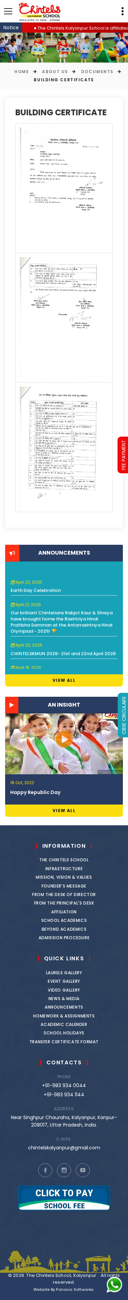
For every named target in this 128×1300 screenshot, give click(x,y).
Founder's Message (64, 886)
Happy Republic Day (35, 792)
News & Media (64, 998)
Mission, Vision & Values (64, 877)
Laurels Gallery (64, 973)
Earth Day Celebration (36, 583)
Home (21, 71)
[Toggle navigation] (8, 11)
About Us (55, 71)
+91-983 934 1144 (64, 1094)
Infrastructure (64, 869)
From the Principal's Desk (64, 903)
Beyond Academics (64, 929)
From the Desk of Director (64, 894)
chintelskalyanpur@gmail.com (64, 1147)
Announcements (64, 1007)
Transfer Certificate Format (64, 1042)
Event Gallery (64, 981)
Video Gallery (64, 990)
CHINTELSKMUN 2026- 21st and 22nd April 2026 (63, 647)
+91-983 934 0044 (64, 1085)
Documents (97, 71)
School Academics (64, 920)
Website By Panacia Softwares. (64, 1289)
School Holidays (64, 1033)
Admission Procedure (64, 938)
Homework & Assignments (64, 1016)
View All (64, 680)
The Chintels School (63, 860)
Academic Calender (64, 1024)
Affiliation (64, 912)
